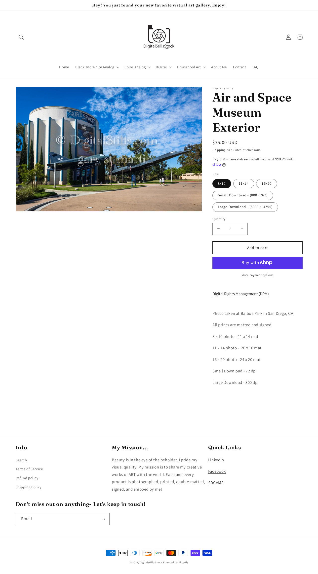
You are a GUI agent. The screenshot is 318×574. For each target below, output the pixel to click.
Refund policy (27, 477)
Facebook (217, 471)
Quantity (218, 218)
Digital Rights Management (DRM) (240, 293)
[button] (21, 37)
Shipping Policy (29, 487)
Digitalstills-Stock (151, 562)
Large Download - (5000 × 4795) (245, 206)
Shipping (219, 150)
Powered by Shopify (175, 562)
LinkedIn (216, 460)
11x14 (243, 183)
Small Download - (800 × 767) (242, 195)
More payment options (257, 275)
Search (21, 460)
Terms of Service (29, 468)
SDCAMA (216, 482)
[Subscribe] (103, 519)
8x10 (222, 183)
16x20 (266, 183)
